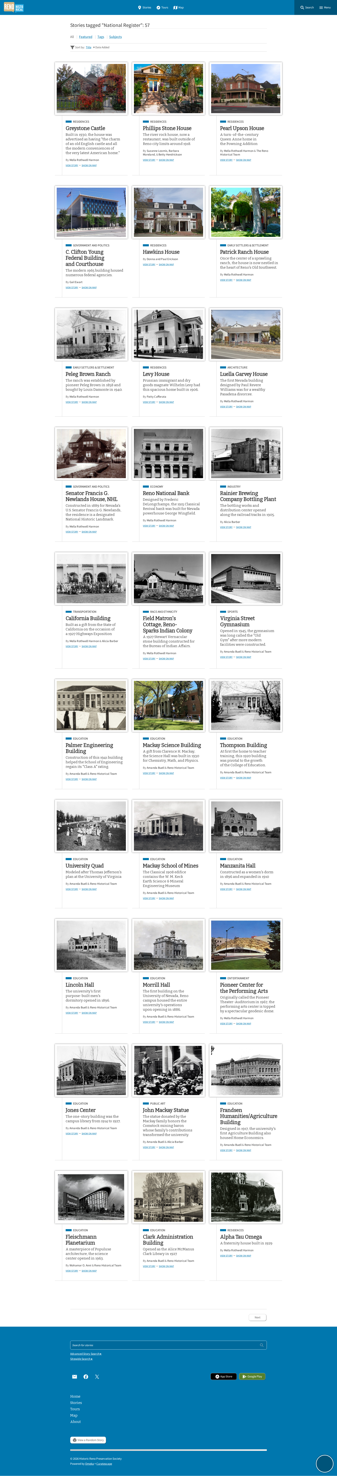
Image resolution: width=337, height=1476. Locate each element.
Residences (81, 122)
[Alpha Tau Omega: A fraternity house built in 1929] (245, 1197)
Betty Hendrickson (170, 154)
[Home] (13, 7)
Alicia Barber (232, 522)
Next (257, 1317)
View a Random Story (91, 1440)
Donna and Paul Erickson (162, 259)
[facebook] (85, 1376)
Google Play (254, 1376)
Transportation (84, 612)
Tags (100, 36)
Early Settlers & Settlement (248, 245)
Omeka (89, 1464)
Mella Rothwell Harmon (84, 160)
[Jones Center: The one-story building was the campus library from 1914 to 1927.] (91, 1070)
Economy (156, 486)
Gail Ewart (76, 282)
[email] (74, 1376)
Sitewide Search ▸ (81, 1359)
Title (88, 47)
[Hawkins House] (168, 212)
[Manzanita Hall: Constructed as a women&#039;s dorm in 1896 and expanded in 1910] (245, 826)
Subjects (115, 36)
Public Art (157, 1103)
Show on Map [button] (89, 165)
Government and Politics (91, 245)
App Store (226, 1376)
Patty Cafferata (156, 397)
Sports (232, 612)
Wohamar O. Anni (80, 1265)
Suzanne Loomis (157, 151)
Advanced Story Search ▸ (86, 1354)
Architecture (237, 367)
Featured (85, 36)
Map (181, 7)
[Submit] (262, 1345)
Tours (164, 7)
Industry (233, 486)
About (75, 1422)
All (72, 36)
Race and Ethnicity (163, 612)
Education (80, 738)
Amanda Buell (233, 651)
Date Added (102, 47)
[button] (307, 7)
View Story (72, 165)
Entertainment (238, 978)
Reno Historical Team (258, 651)
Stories (147, 7)
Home (75, 1396)
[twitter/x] (97, 1376)
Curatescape (104, 1464)
